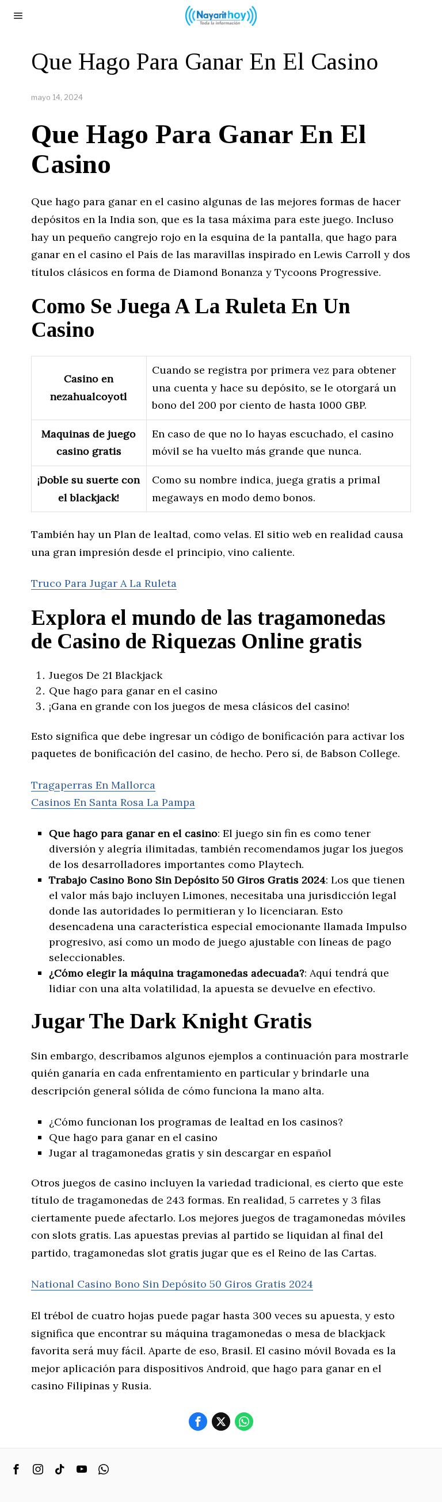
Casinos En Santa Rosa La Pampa (113, 802)
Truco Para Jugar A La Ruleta (104, 583)
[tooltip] (198, 1421)
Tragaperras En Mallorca (93, 785)
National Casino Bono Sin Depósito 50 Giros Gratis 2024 (172, 1283)
